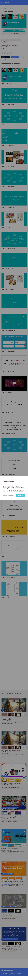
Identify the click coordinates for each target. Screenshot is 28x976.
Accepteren (21, 495)
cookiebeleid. (19, 491)
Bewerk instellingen (8, 495)
